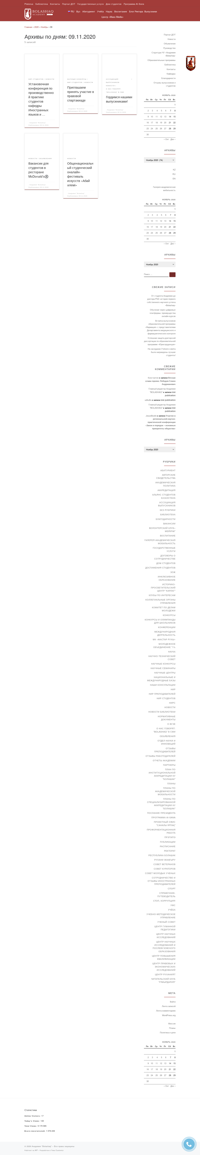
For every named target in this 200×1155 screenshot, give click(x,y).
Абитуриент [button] (88, 11)
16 (148, 122)
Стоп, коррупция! (164, 900)
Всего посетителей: (35, 1131)
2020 (36, 27)
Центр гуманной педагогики (165, 928)
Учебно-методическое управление (161, 916)
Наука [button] (109, 11)
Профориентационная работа (161, 831)
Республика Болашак (162, 855)
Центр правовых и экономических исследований (164, 966)
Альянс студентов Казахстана (164, 496)
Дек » (173, 139)
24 (152, 128)
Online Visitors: (32, 1116)
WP (36, 1150)
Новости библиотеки (162, 711)
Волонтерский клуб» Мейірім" (162, 530)
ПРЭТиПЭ (170, 837)
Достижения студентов (160, 567)
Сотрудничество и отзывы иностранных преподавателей (162, 880)
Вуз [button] (78, 11)
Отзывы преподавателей (165, 750)
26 (161, 128)
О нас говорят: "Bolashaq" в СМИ (164, 730)
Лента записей (169, 1006)
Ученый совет (166, 921)
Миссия (172, 1023)
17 (152, 122)
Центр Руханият (165, 974)
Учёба (172, 909)
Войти (173, 1001)
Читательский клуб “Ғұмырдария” (163, 980)
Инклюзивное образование (167, 578)
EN (174, 178)
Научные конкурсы (163, 663)
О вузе (171, 723)
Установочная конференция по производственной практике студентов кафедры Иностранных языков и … (41, 99)
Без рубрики (168, 510)
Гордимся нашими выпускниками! (119, 99)
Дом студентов (166, 563)
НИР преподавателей (162, 693)
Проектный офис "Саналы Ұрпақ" (165, 823)
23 (148, 128)
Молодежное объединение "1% (164, 645)
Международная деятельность (165, 633)
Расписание (168, 846)
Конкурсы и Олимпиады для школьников (160, 621)
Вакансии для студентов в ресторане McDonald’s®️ (38, 169)
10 (152, 116)
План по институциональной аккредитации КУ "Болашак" (162, 774)
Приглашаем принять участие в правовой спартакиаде (80, 93)
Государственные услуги (164, 549)
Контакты (171, 69)
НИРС (172, 702)
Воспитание (168, 535)
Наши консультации (163, 684)
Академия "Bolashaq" (38, 122)
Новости (172, 39)
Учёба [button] (100, 11)
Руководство (169, 48)
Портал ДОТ (170, 34)
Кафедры (171, 73)
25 (157, 128)
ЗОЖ (173, 572)
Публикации (168, 841)
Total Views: (31, 1126)
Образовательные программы (161, 60)
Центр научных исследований (166, 935)
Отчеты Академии (164, 760)
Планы (171, 783)
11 (157, 116)
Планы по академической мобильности (165, 791)
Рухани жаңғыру (165, 859)
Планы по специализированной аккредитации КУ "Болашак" (161, 803)
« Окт (166, 139)
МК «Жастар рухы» (164, 639)
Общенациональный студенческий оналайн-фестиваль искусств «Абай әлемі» (80, 174)
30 (148, 134)
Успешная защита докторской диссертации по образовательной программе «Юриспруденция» (160, 341)
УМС (173, 905)
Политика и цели (168, 1032)
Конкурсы (169, 615)
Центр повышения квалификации (164, 957)
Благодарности (168, 78)
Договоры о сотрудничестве (165, 557)
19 (161, 122)
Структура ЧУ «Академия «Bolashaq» (164, 54)
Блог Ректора (136, 11)
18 (157, 122)
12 (161, 116)
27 (165, 128)
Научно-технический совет (162, 658)
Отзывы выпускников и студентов (165, 84)
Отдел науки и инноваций (167, 742)
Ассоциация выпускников (167, 504)
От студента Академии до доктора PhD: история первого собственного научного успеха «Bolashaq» (161, 300)
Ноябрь (44, 27)
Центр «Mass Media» (112, 16)
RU (174, 174)
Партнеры (169, 764)
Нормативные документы (167, 718)
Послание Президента (161, 812)
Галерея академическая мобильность (164, 188)
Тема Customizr (57, 1150)
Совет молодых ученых (160, 873)
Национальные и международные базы (161, 679)
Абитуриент (168, 470)
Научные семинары (163, 668)
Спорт (172, 888)
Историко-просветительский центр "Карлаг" (163, 587)
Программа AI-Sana (163, 817)
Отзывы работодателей (161, 755)
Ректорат (170, 850)
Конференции (167, 627)
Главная (28, 27)
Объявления (170, 43)
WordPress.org (169, 1015)
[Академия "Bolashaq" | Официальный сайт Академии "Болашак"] (38, 13)
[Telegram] (190, 63)
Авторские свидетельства (166, 476)
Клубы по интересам (162, 595)
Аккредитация (167, 490)
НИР (173, 689)
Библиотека (170, 64)
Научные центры (165, 672)
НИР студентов (166, 698)
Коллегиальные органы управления (160, 601)
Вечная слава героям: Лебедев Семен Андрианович (160, 381)
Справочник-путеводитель (166, 895)
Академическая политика (165, 484)
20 (165, 122)
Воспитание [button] (120, 11)
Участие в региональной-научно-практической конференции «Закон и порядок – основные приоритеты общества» (160, 422)
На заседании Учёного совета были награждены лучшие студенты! (162, 352)
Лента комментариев (166, 1010)
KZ (174, 169)
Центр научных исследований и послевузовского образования (164, 946)
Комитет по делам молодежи (164, 609)
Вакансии (169, 523)
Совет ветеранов (164, 864)
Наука (172, 651)
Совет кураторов (165, 868)
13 (165, 116)
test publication (168, 399)
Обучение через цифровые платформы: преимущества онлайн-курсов (163, 312)
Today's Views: (32, 1121)
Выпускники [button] (150, 11)
